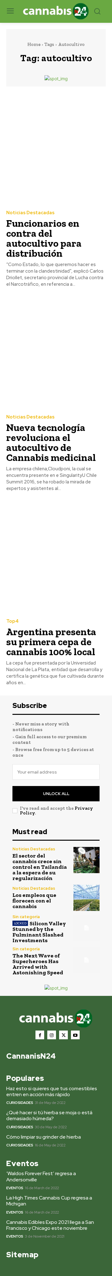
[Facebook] (39, 1035)
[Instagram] (51, 1035)
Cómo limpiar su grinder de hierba (43, 1137)
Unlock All (56, 793)
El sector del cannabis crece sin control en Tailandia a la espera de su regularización (39, 867)
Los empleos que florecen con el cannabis (34, 901)
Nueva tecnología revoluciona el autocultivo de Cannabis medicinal (51, 442)
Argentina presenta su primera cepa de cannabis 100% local (51, 642)
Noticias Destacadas (30, 212)
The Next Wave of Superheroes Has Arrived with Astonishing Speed (37, 964)
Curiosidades (19, 1102)
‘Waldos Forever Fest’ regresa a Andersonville (41, 1176)
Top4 (12, 621)
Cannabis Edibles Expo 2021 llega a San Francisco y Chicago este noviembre (50, 1225)
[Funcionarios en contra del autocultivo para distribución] (56, 148)
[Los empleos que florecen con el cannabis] (86, 898)
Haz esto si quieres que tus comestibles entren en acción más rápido (51, 1091)
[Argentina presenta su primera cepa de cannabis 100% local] (56, 556)
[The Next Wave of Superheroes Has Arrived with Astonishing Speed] (86, 960)
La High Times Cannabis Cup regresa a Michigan (49, 1200)
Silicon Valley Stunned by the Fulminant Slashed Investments (39, 932)
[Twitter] (63, 1035)
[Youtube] (75, 1035)
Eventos (14, 1187)
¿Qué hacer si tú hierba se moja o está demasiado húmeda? (49, 1115)
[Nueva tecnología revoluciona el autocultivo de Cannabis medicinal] (56, 352)
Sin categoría (26, 917)
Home (33, 44)
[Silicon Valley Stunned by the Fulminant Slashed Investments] (86, 928)
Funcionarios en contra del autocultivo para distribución (44, 238)
